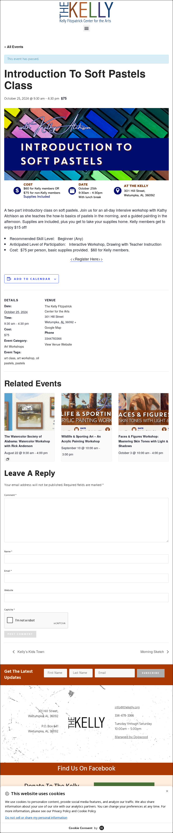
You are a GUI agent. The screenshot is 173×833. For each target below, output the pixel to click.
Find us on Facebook (86, 769)
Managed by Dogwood (131, 737)
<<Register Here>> (86, 259)
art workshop (25, 358)
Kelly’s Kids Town (30, 651)
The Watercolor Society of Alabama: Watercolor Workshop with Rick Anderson (27, 441)
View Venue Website (58, 344)
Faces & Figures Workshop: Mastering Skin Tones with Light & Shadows (143, 441)
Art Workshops (14, 346)
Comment (10, 495)
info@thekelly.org (127, 707)
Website (8, 590)
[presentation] (29, 412)
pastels (20, 363)
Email (8, 571)
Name (8, 552)
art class (9, 358)
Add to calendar (32, 279)
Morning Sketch (153, 651)
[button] (86, 28)
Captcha (9, 610)
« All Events (13, 46)
